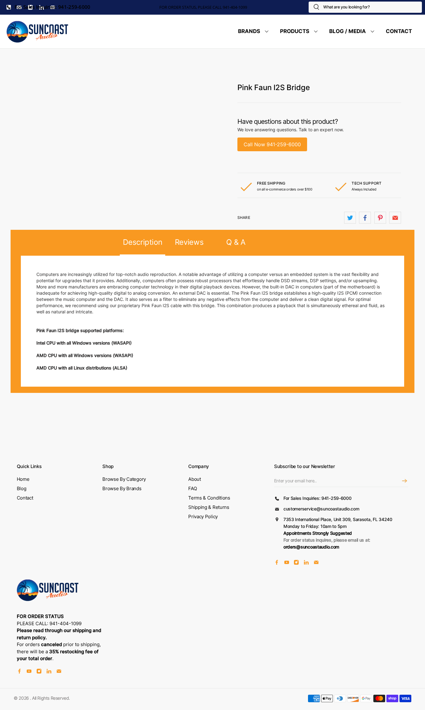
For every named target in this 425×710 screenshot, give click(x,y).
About (194, 479)
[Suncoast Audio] (38, 31)
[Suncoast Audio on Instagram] (296, 563)
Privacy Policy (203, 516)
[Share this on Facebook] (365, 218)
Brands (249, 31)
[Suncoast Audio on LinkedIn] (306, 563)
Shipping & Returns (208, 507)
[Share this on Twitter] (350, 218)
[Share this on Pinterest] (380, 218)
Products (294, 31)
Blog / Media (347, 31)
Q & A (235, 242)
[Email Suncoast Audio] (316, 563)
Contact (399, 31)
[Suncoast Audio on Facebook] (276, 563)
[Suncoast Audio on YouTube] (286, 563)
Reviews (189, 242)
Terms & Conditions (209, 498)
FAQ (192, 488)
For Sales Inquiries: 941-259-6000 (52, 7)
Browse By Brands (121, 488)
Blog (21, 488)
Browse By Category (124, 479)
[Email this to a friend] (395, 218)
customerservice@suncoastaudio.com (321, 508)
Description (142, 242)
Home (23, 479)
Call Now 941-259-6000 (272, 144)
